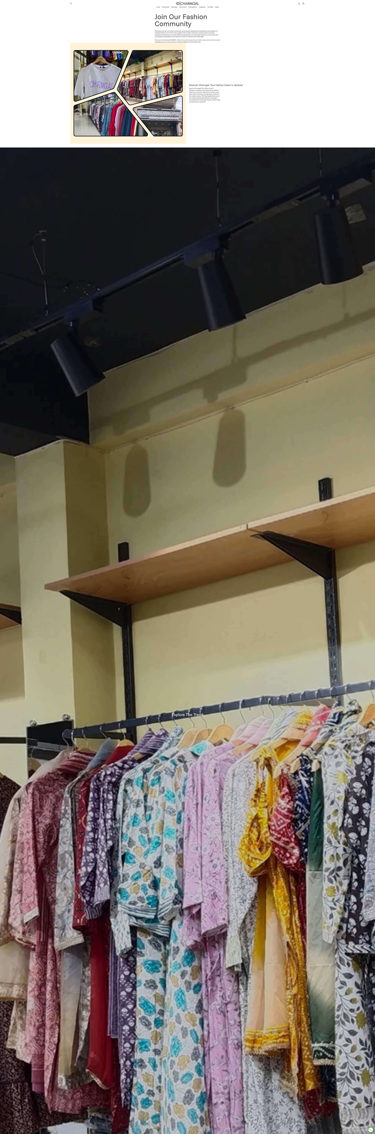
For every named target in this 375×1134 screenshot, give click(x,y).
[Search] (71, 3)
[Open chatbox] (370, 1130)
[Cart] (303, 3)
